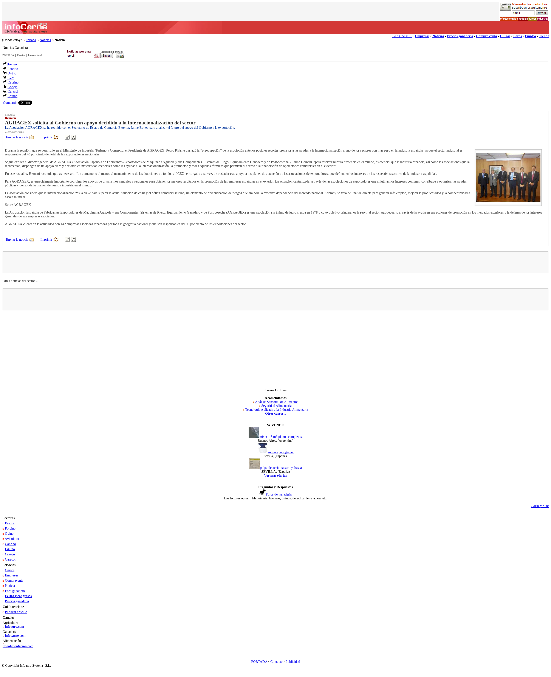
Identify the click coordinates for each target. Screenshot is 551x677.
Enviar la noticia (17, 137)
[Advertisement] (275, 262)
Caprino (13, 82)
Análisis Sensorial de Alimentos (276, 402)
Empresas (11, 575)
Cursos (9, 570)
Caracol (13, 91)
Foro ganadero (15, 591)
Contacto (276, 661)
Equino (12, 96)
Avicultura (12, 539)
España (21, 55)
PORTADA (8, 55)
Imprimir (46, 137)
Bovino (12, 64)
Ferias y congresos (18, 596)
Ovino (12, 73)
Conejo (12, 87)
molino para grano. (281, 452)
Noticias (45, 40)
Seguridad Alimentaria (276, 405)
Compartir (10, 102)
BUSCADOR (402, 36)
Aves (10, 78)
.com (14, 626)
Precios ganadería (17, 601)
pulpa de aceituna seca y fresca (281, 467)
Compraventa (14, 580)
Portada (31, 40)
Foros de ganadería (279, 494)
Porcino (13, 69)
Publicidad (293, 661)
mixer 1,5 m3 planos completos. (281, 436)
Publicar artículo (16, 612)
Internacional (35, 55)
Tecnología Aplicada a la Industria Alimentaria (276, 409)
